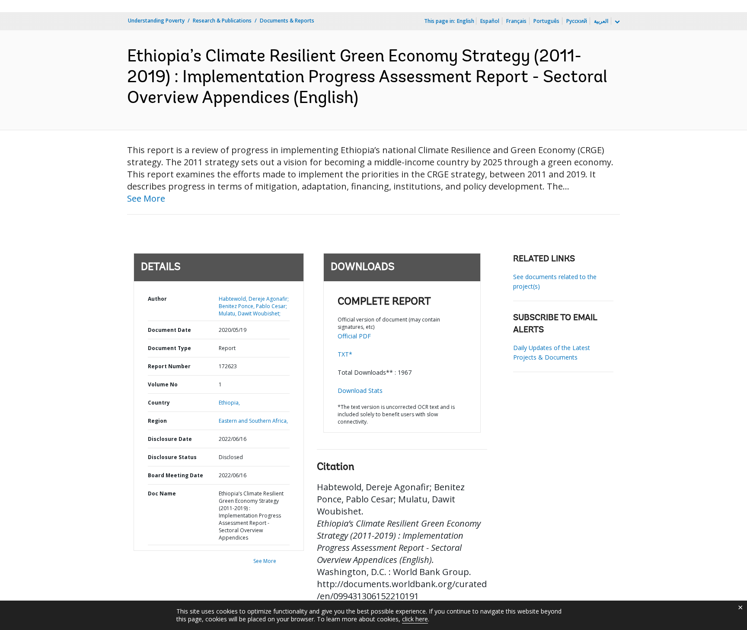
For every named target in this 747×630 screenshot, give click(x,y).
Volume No (163, 384)
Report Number (169, 366)
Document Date (169, 330)
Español (489, 21)
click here (415, 619)
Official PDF (354, 336)
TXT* (345, 354)
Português (546, 21)
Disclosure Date (170, 439)
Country (159, 402)
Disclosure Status (172, 457)
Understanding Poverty (156, 20)
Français (516, 21)
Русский (576, 21)
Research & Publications (222, 20)
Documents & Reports (287, 20)
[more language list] (616, 22)
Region (157, 420)
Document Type (169, 348)
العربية (601, 21)
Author (157, 298)
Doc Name (162, 493)
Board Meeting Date (175, 475)
